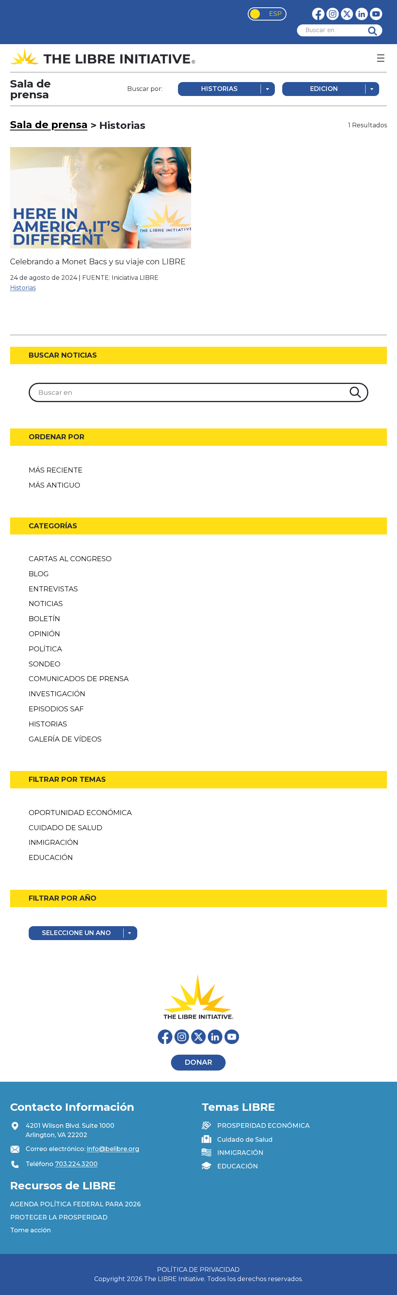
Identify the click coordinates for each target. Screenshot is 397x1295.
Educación (51, 857)
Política (45, 649)
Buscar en (378, 30)
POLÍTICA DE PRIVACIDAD (198, 1269)
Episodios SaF (56, 709)
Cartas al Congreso (70, 559)
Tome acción (30, 1230)
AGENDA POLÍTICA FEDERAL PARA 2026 (75, 1204)
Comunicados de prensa (79, 679)
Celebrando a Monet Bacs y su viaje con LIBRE (98, 261)
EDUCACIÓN (237, 1166)
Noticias (46, 604)
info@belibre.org (113, 1149)
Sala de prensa (49, 124)
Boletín (44, 619)
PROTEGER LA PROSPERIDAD (58, 1217)
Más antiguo (54, 485)
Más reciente (56, 470)
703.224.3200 (76, 1164)
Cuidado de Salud (65, 828)
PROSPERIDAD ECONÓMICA (263, 1125)
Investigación (57, 694)
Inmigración (53, 842)
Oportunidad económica (80, 813)
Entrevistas (53, 589)
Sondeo (44, 664)
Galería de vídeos (65, 739)
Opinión (44, 634)
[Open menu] (381, 58)
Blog (39, 574)
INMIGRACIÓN (240, 1152)
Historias (23, 287)
